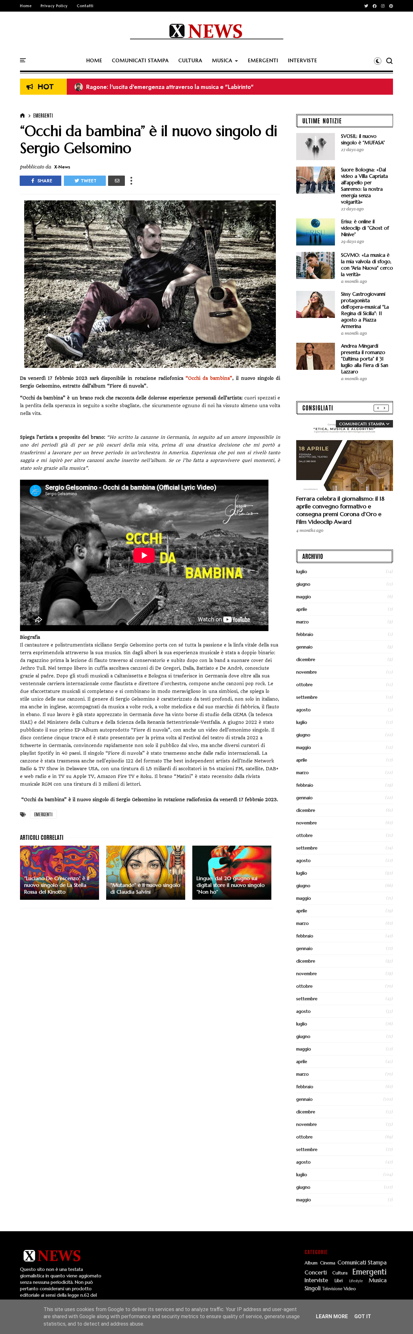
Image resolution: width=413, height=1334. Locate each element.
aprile (301, 609)
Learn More (332, 1316)
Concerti (316, 1273)
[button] (377, 61)
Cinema (327, 1263)
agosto (303, 710)
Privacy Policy (54, 6)
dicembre (305, 659)
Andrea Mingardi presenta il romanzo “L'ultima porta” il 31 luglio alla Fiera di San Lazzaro (364, 359)
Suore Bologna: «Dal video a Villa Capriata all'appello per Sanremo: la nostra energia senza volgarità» (364, 186)
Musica (378, 1280)
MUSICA (222, 60)
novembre (306, 672)
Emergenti (43, 115)
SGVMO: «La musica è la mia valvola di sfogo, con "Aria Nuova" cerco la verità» (367, 264)
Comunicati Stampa (362, 1263)
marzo (302, 622)
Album (311, 1263)
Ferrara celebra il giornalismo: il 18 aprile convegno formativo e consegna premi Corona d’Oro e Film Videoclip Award (340, 510)
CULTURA (190, 60)
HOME (94, 60)
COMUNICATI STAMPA (140, 60)
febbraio (304, 634)
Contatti (85, 6)
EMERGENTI (263, 60)
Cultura (340, 1273)
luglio (301, 571)
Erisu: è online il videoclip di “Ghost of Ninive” (365, 227)
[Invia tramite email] (116, 181)
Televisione (332, 1289)
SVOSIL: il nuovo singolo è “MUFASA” (363, 139)
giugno (303, 584)
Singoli (313, 1288)
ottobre (304, 684)
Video (350, 1288)
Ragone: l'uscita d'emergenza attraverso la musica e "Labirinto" (164, 87)
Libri (339, 1280)
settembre (306, 697)
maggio (303, 597)
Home (26, 6)
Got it (362, 1316)
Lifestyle (356, 1281)
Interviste (316, 1280)
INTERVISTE (302, 60)
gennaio (304, 647)
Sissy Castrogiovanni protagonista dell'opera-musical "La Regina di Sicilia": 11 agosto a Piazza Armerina (365, 310)
